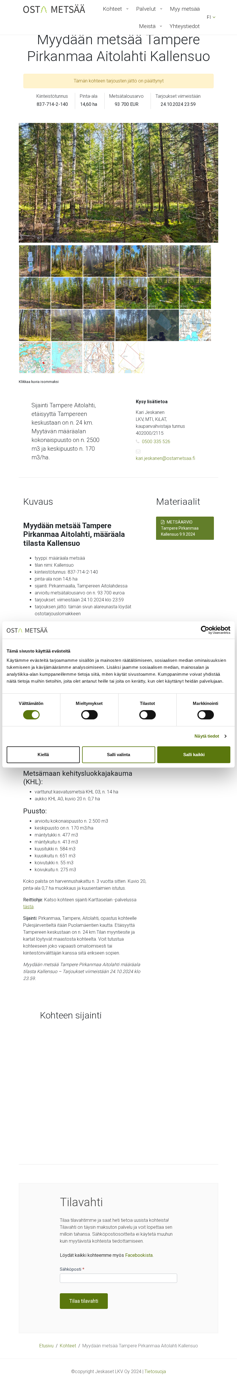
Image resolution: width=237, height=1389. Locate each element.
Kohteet (68, 1346)
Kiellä (43, 754)
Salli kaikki (194, 754)
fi (209, 17)
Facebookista (139, 1255)
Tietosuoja (155, 1371)
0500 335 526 (156, 441)
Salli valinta (118, 754)
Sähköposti (72, 1269)
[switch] (89, 714)
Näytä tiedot (207, 736)
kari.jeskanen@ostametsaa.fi (165, 458)
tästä (28, 906)
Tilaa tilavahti (83, 1301)
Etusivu (46, 1346)
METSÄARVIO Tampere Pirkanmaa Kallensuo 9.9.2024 (180, 528)
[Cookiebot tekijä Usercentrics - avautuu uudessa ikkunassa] (205, 630)
